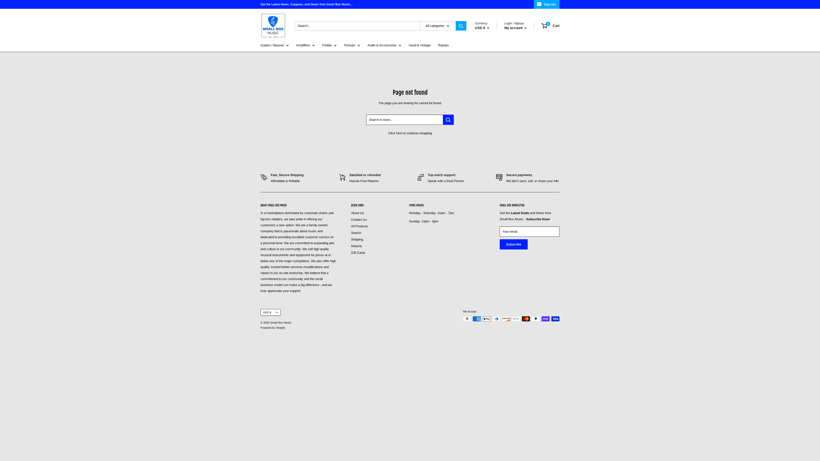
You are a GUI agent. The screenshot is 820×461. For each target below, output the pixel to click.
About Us (357, 213)
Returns (356, 246)
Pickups (349, 45)
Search (356, 233)
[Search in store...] (448, 120)
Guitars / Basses (272, 45)
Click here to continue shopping (410, 133)
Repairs (443, 45)
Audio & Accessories (382, 45)
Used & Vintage (419, 45)
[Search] (461, 26)
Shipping (357, 239)
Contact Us (359, 219)
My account (513, 28)
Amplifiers (303, 45)
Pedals (327, 45)
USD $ (267, 312)
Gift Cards (358, 252)
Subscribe (513, 244)
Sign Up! (550, 4)
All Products (359, 226)
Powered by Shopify (273, 327)
